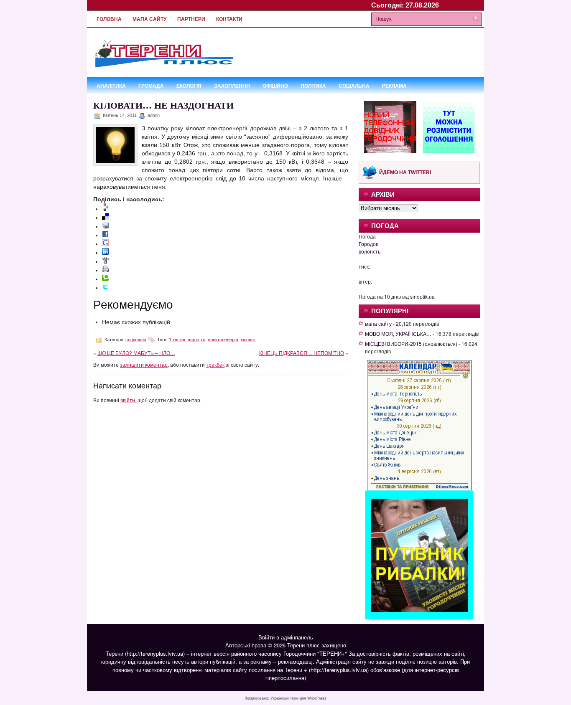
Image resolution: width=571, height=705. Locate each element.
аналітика (111, 85)
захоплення (232, 85)
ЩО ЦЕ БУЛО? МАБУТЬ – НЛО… (136, 352)
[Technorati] (105, 279)
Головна (109, 19)
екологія (188, 85)
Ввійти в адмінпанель (285, 637)
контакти (229, 19)
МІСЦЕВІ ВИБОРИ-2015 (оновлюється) (411, 343)
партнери (191, 19)
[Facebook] (105, 235)
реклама (394, 85)
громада (151, 85)
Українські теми (284, 698)
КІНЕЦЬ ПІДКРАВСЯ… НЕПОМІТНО (301, 352)
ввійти (127, 399)
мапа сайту (149, 19)
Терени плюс (303, 645)
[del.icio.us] (105, 217)
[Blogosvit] (106, 208)
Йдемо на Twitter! (405, 172)
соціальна (354, 85)
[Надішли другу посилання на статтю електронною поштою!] (105, 226)
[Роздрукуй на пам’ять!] (105, 270)
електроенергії (223, 339)
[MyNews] (105, 261)
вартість (196, 339)
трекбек (215, 364)
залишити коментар (144, 364)
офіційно (275, 85)
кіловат (248, 339)
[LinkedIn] (105, 252)
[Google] (105, 244)
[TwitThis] (105, 287)
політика (313, 85)
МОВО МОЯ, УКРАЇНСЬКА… (398, 333)
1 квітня (177, 339)
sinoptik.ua (422, 296)
